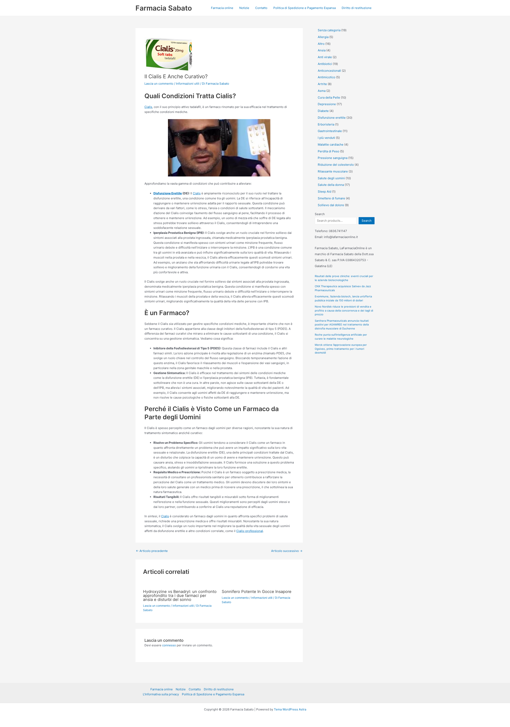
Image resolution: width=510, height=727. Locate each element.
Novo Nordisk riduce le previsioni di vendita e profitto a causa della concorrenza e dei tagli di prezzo (344, 310)
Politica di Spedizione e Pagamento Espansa (304, 8)
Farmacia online (222, 8)
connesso (169, 645)
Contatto (261, 8)
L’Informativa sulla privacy (161, 694)
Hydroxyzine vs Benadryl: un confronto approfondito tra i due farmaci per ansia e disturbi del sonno (180, 595)
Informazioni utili (187, 83)
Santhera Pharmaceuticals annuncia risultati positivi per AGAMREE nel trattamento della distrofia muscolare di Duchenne (342, 324)
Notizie (244, 8)
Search (320, 214)
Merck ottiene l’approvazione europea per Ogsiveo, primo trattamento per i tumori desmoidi (341, 348)
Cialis (148, 107)
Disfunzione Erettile (167, 193)
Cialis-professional (249, 531)
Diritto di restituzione (357, 8)
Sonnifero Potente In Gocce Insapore (256, 591)
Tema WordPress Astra (290, 709)
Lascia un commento (158, 83)
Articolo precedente (152, 550)
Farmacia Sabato (163, 8)
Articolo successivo (286, 550)
